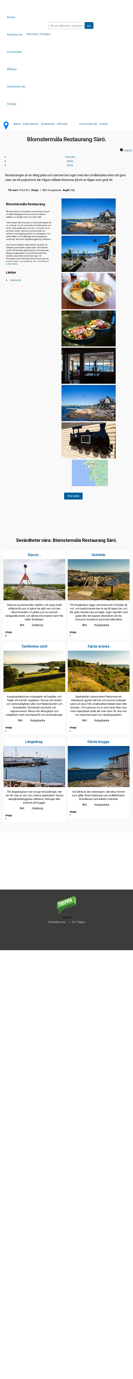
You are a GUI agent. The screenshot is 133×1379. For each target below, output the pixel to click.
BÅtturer (12, 69)
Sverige (11, 104)
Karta (70, 161)
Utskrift (127, 150)
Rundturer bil (14, 34)
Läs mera (11, 264)
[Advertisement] (66, 559)
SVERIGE (103, 124)
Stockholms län (16, 86)
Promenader (14, 52)
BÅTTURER (62, 124)
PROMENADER (48, 124)
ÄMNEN (16, 124)
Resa (70, 165)
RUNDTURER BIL (30, 124)
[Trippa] (66, 913)
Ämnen (11, 17)
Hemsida (31, 34)
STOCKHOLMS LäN (88, 124)
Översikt (70, 157)
